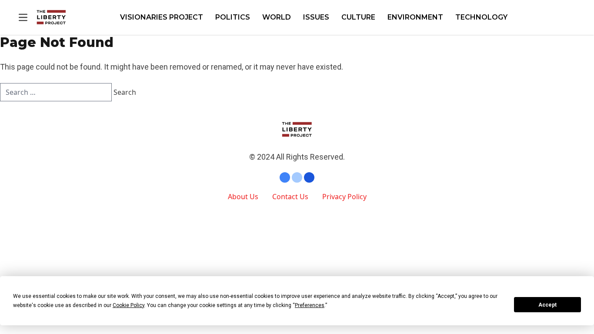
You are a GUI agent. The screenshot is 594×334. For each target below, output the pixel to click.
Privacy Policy (344, 196)
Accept (547, 305)
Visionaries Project (161, 17)
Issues (316, 17)
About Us (243, 196)
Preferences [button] (309, 305)
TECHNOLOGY (481, 17)
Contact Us (290, 196)
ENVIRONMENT (415, 17)
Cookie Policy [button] (128, 305)
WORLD (276, 17)
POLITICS (232, 17)
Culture (358, 17)
